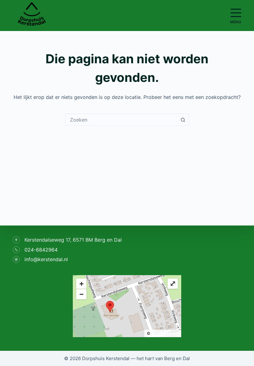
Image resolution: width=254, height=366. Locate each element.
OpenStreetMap (165, 333)
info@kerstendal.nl (46, 259)
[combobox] (121, 120)
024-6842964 (41, 250)
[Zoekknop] (183, 120)
